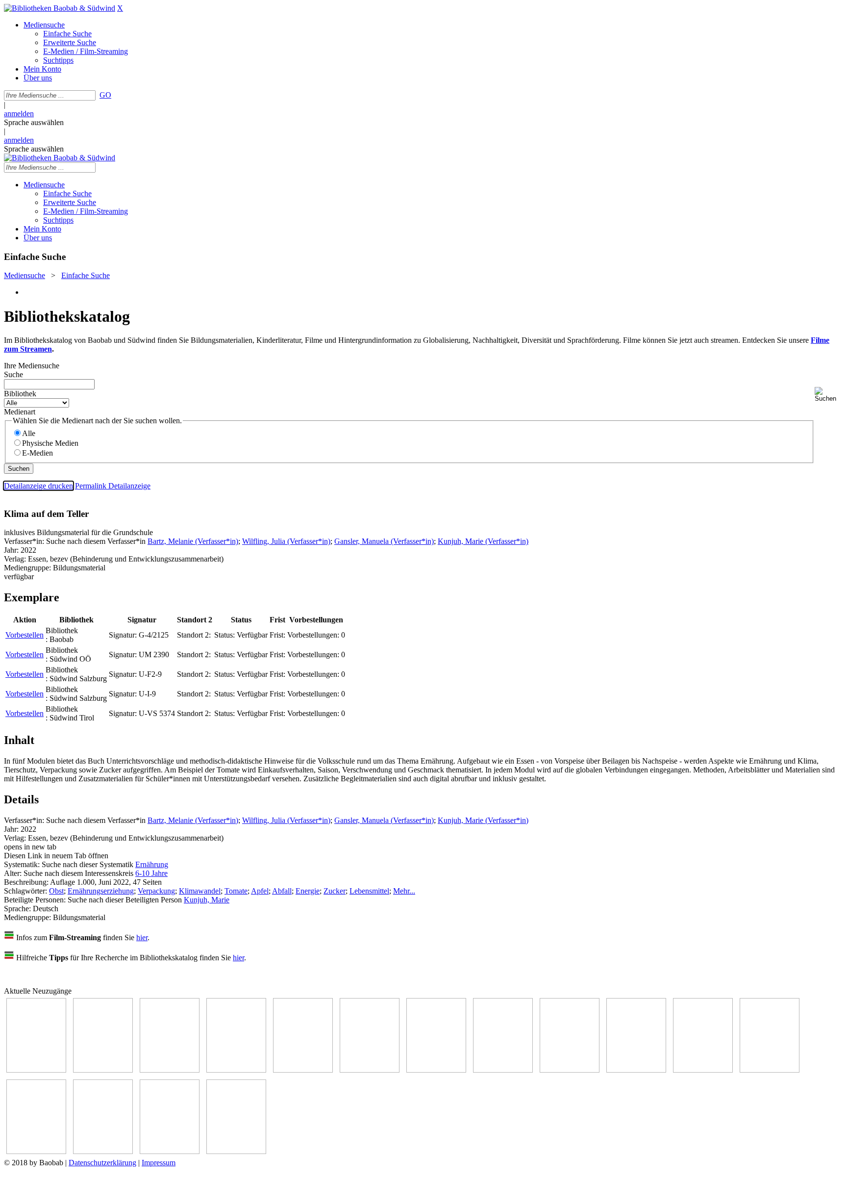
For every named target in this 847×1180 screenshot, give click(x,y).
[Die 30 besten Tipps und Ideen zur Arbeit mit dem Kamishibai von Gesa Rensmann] (36, 1070)
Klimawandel (200, 891)
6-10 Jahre (151, 873)
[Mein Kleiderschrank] (169, 1151)
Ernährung (151, 864)
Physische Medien (50, 443)
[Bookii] (436, 1070)
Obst (56, 891)
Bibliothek (20, 393)
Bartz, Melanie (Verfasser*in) (193, 541)
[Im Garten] (569, 1070)
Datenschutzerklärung (102, 1162)
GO (105, 95)
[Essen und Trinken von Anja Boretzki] (36, 1151)
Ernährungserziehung (101, 891)
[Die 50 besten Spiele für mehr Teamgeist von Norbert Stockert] (636, 1070)
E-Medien (37, 453)
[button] (829, 394)
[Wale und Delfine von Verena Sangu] (236, 1070)
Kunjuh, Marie (206, 900)
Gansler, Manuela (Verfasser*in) (384, 541)
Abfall (282, 891)
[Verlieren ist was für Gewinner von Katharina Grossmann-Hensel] (369, 1070)
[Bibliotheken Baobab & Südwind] (59, 8)
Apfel (260, 891)
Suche (13, 374)
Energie (308, 891)
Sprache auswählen (34, 122)
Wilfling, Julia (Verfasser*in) (286, 541)
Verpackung (156, 891)
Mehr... (404, 891)
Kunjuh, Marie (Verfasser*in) (483, 541)
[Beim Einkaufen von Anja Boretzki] (236, 1151)
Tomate (236, 891)
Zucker (335, 891)
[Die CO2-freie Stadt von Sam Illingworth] (169, 1070)
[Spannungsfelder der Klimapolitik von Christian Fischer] (103, 1070)
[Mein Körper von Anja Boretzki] (103, 1151)
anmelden (19, 113)
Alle (28, 433)
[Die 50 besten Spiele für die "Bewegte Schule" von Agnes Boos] (769, 1070)
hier (142, 937)
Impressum (158, 1162)
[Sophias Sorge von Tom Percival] (303, 1070)
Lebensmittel (369, 891)
